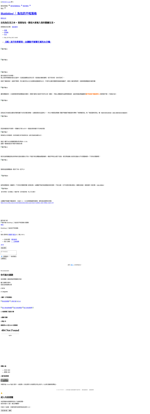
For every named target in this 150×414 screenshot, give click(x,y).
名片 (5, 34)
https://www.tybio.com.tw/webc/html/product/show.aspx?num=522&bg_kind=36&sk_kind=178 (27, 202)
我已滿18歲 (4, 410)
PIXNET (62, 389)
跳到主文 (3, 18)
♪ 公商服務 (15, 241)
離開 (10, 410)
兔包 (2, 224)
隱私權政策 (85, 389)
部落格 (6, 32)
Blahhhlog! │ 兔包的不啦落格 (19, 13)
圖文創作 (15, 27)
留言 (14, 234)
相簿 (5, 30)
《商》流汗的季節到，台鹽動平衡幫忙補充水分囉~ (27, 42)
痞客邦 (10, 234)
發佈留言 (3, 258)
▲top (2, 244)
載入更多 (3, 248)
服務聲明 (91, 389)
